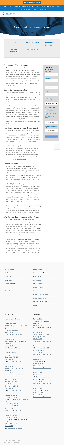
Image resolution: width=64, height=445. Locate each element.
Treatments (8, 280)
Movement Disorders (39, 298)
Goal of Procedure (32, 43)
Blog (6, 287)
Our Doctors (8, 273)
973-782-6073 (9, 372)
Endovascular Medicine (40, 302)
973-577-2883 (37, 339)
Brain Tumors (37, 276)
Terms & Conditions (15, 442)
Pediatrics (36, 305)
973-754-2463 (9, 408)
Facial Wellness (37, 284)
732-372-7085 (37, 352)
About (14, 43)
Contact (7, 291)
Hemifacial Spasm (38, 287)
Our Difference (32, 49)
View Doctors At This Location (14, 334)
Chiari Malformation (39, 291)
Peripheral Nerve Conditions (41, 294)
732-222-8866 (9, 359)
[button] (61, 14)
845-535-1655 (37, 366)
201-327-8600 (9, 332)
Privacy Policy (7, 442)
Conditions (8, 276)
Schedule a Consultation (32, 2)
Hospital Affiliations (10, 284)
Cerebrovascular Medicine (41, 273)
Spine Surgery (37, 280)
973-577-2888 (9, 346)
